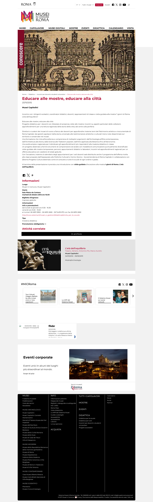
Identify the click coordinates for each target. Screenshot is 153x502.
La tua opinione (56, 424)
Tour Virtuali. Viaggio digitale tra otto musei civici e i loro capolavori (31, 298)
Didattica (99, 28)
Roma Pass (55, 408)
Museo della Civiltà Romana (33, 432)
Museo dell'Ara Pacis (30, 425)
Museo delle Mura (29, 435)
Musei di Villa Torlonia (30, 467)
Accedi (107, 5)
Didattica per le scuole (87, 418)
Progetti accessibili (86, 428)
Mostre (73, 28)
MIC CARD (54, 405)
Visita (130, 28)
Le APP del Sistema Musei (67, 301)
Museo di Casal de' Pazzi (31, 437)
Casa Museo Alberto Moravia (33, 474)
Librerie (53, 421)
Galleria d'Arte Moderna (31, 457)
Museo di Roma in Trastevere (33, 465)
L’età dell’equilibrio (75, 248)
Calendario (116, 28)
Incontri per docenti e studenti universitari (51, 94)
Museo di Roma (28, 452)
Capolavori (37, 28)
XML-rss (130, 497)
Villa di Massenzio (29, 440)
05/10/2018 (60, 333)
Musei (22, 28)
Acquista (99, 5)
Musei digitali (56, 28)
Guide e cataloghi (57, 415)
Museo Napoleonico (30, 455)
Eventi (85, 28)
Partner (110, 403)
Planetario (26, 486)
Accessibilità (55, 417)
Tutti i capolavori (89, 396)
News (109, 398)
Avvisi (109, 400)
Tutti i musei (86, 5)
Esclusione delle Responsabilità (93, 497)
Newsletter (26, 405)
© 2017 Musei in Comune (66, 497)
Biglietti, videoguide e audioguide (63, 403)
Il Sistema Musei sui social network (104, 300)
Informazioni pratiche (59, 399)
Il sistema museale (29, 399)
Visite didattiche (57, 410)
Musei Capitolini (28, 413)
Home (24, 94)
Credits (107, 497)
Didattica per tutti (85, 421)
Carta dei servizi (28, 403)
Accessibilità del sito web (118, 497)
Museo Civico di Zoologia (32, 489)
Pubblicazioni (28, 401)
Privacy (79, 497)
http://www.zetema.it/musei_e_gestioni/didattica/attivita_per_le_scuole (51, 215)
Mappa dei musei (57, 401)
